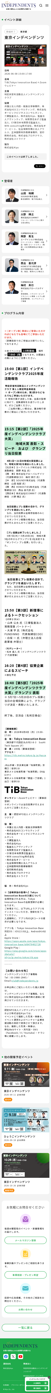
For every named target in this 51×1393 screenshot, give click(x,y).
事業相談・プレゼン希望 (25, 1275)
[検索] (40, 5)
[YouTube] (20, 1356)
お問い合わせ (25, 1309)
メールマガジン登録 (25, 1240)
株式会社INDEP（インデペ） (33, 1376)
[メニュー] (47, 5)
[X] (13, 1356)
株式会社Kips (8, 1368)
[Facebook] (5, 1356)
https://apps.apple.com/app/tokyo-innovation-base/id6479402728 (25, 942)
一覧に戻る (25, 1328)
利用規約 (6, 1385)
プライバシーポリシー (18, 1385)
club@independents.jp (25, 980)
